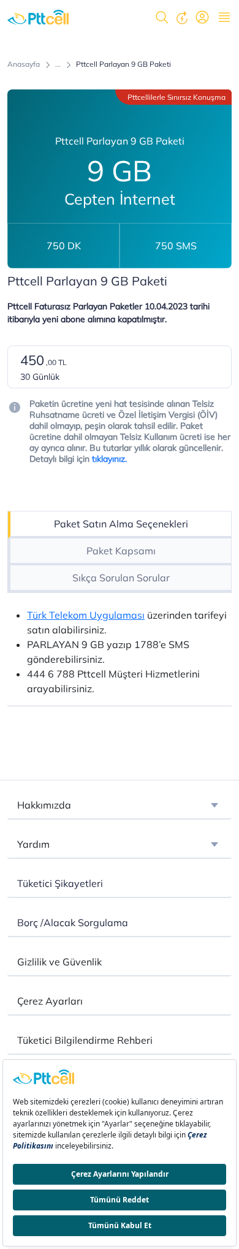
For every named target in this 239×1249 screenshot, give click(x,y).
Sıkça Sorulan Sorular (121, 578)
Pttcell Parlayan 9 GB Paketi (123, 64)
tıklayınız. (108, 458)
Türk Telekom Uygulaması (86, 615)
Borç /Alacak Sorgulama (72, 922)
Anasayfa (23, 64)
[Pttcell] (38, 17)
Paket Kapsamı (121, 551)
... (58, 64)
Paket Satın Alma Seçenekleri (121, 524)
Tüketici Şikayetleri (60, 883)
